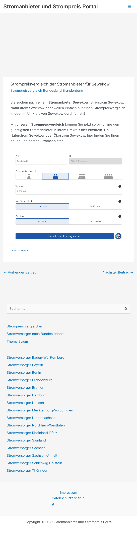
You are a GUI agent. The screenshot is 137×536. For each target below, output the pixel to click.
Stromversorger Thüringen (27, 471)
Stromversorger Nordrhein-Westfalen (36, 425)
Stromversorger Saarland (26, 440)
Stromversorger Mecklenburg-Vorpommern (40, 410)
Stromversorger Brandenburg (29, 380)
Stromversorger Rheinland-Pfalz (32, 433)
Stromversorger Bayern (25, 365)
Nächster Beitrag (118, 272)
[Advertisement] (68, 38)
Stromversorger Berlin (24, 373)
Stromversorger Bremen (25, 388)
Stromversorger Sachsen (26, 448)
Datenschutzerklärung (68, 501)
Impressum (68, 493)
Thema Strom (17, 341)
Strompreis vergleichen (25, 326)
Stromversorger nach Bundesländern (35, 334)
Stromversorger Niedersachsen (31, 418)
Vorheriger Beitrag (20, 272)
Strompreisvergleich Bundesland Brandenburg (47, 90)
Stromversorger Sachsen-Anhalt (32, 456)
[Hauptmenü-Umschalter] (129, 6)
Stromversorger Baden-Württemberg (35, 357)
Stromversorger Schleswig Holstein (34, 463)
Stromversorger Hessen (25, 403)
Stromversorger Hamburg (26, 395)
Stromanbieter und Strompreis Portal (50, 6)
